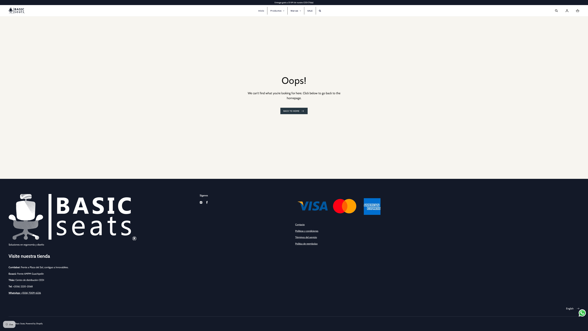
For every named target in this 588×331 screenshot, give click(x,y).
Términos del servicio (306, 237)
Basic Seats (20, 323)
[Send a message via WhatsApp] (582, 313)
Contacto (300, 224)
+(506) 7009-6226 (25, 292)
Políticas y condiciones (306, 231)
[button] (556, 11)
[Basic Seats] (17, 10)
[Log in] (567, 11)
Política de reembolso (306, 243)
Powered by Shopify (34, 323)
